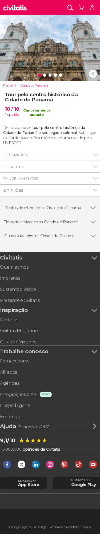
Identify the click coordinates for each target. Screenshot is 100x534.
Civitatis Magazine (19, 330)
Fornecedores (14, 361)
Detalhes (13, 166)
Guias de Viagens (18, 341)
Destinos (9, 319)
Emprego (10, 416)
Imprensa (10, 278)
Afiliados (8, 372)
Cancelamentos (20, 178)
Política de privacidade (64, 527)
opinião (13, 115)
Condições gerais (20, 527)
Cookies (86, 527)
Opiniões (13, 190)
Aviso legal (40, 527)
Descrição (15, 155)
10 (12, 109)
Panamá (9, 85)
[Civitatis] (15, 7)
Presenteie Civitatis (20, 300)
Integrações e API (19, 394)
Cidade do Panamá (34, 85)
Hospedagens (15, 405)
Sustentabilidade (18, 289)
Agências (9, 383)
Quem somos (14, 267)
